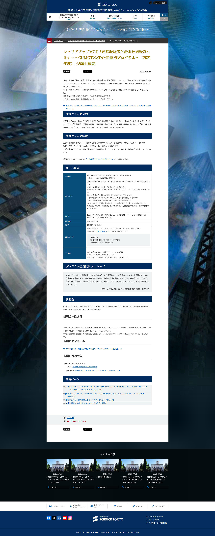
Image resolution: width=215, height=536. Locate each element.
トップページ (50, 17)
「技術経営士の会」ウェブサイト (98, 159)
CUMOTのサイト (101, 231)
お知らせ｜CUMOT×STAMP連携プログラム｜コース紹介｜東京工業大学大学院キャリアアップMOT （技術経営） (109, 395)
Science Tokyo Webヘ (156, 516)
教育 (92, 16)
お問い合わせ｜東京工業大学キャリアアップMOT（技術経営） (90, 400)
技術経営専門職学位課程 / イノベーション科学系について (68, 17)
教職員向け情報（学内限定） (158, 523)
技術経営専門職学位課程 (76, 421)
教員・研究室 (114, 16)
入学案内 (151, 16)
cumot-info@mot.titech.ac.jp (85, 366)
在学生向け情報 (154, 520)
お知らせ (70, 417)
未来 (135, 16)
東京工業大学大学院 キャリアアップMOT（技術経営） (87, 403)
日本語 (164, 15)
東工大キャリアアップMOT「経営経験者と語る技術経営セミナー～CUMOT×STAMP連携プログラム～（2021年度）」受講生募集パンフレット (108, 388)
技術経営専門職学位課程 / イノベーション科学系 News (86, 41)
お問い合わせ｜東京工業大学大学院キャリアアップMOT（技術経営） (93, 348)
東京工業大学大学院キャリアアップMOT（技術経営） (96, 370)
